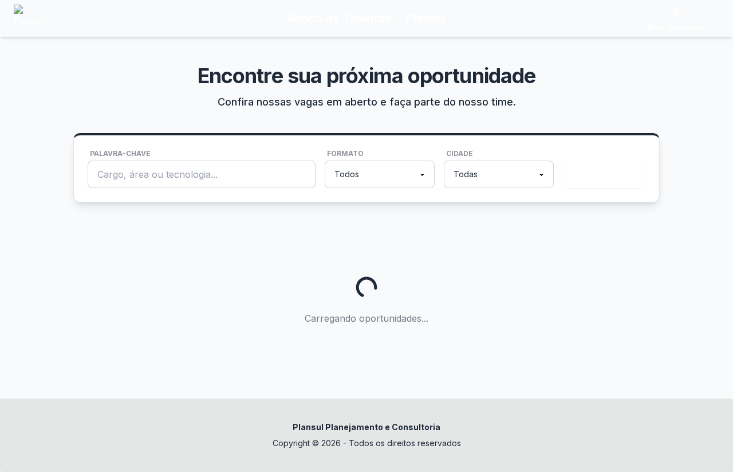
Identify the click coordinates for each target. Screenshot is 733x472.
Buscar (601, 174)
